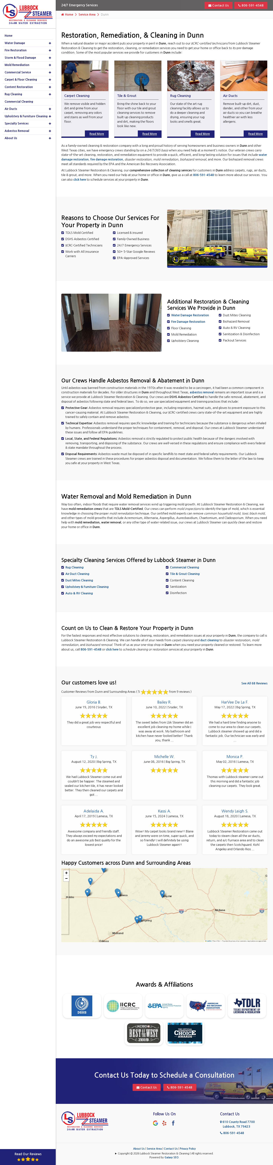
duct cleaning (209, 640)
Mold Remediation (17, 65)
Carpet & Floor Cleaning (21, 79)
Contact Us (220, 5)
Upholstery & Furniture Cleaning (87, 586)
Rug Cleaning (180, 95)
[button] (103, 869)
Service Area (87, 14)
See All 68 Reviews (254, 683)
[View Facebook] (173, 1122)
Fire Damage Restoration (188, 321)
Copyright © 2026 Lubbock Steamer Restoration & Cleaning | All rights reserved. (166, 1153)
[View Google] (155, 1122)
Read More (99, 133)
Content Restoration (19, 87)
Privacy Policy (188, 1148)
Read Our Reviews (27, 1154)
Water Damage (15, 43)
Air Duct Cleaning (77, 573)
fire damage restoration (106, 159)
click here (79, 179)
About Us (139, 1148)
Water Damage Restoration (190, 315)
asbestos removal (202, 392)
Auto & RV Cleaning (79, 593)
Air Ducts (230, 95)
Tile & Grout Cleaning (185, 573)
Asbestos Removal (17, 131)
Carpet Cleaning (77, 95)
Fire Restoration (16, 50)
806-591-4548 (252, 5)
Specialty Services (17, 123)
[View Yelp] (164, 1122)
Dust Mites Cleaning (79, 580)
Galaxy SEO (171, 1157)
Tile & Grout (126, 95)
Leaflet (208, 941)
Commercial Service (18, 72)
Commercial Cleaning (184, 567)
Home (68, 14)
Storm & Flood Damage (20, 57)
